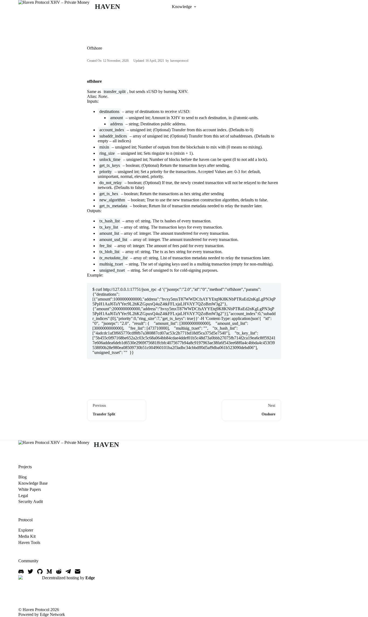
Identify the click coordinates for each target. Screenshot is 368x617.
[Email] (77, 571)
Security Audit (30, 501)
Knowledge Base (33, 483)
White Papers (29, 489)
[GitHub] (40, 571)
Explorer (25, 530)
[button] (195, 7)
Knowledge (182, 6)
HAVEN (107, 7)
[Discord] (21, 571)
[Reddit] (58, 571)
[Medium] (49, 571)
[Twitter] (30, 571)
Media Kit (27, 536)
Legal (23, 495)
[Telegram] (68, 571)
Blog (22, 477)
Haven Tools (29, 542)
